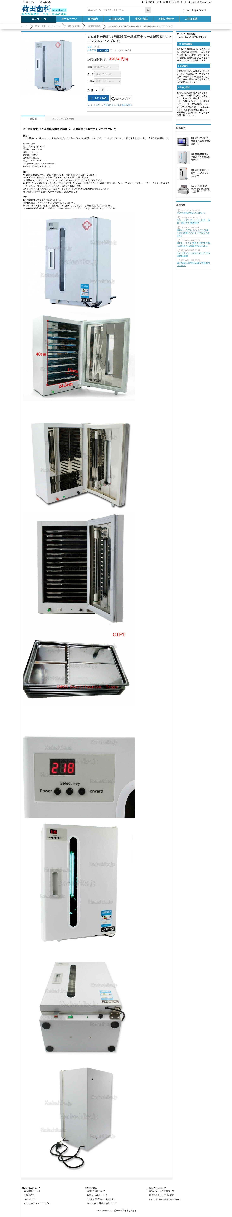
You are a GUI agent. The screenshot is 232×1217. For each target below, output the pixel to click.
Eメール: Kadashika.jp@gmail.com (164, 1199)
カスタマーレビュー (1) (63, 118)
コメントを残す (124, 50)
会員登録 (47, 2)
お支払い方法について (97, 1195)
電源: (90, 66)
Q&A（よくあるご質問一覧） (162, 1191)
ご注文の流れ (116, 18)
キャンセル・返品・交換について (102, 1203)
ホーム (24, 26)
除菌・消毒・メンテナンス (47, 26)
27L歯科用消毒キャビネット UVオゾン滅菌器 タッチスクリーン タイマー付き (200, 174)
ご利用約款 (29, 1195)
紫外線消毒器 (94, 26)
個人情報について (32, 1191)
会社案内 (93, 18)
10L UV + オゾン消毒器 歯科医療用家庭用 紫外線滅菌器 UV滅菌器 (200, 142)
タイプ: (91, 74)
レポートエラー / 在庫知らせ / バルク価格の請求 (110, 105)
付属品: (91, 81)
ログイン (30, 2)
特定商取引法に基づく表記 (161, 1195)
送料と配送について (96, 1191)
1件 (111, 50)
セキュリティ (30, 1199)
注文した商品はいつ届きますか (101, 1199)
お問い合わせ (166, 18)
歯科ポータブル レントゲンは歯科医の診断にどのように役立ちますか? (193, 233)
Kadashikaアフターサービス (37, 1203)
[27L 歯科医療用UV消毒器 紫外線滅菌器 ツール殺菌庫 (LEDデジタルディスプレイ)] (53, 66)
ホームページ (69, 18)
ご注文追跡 (191, 18)
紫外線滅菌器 (74, 26)
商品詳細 (33, 118)
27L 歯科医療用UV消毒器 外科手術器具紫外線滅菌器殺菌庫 (200, 157)
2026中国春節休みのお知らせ (191, 213)
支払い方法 (141, 18)
